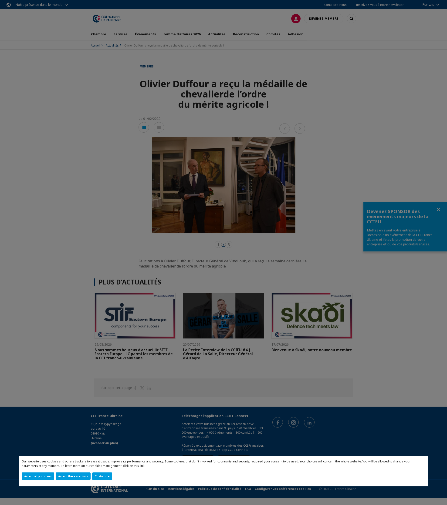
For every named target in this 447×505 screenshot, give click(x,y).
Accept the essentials (73, 476)
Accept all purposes (38, 476)
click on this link (134, 466)
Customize (102, 476)
